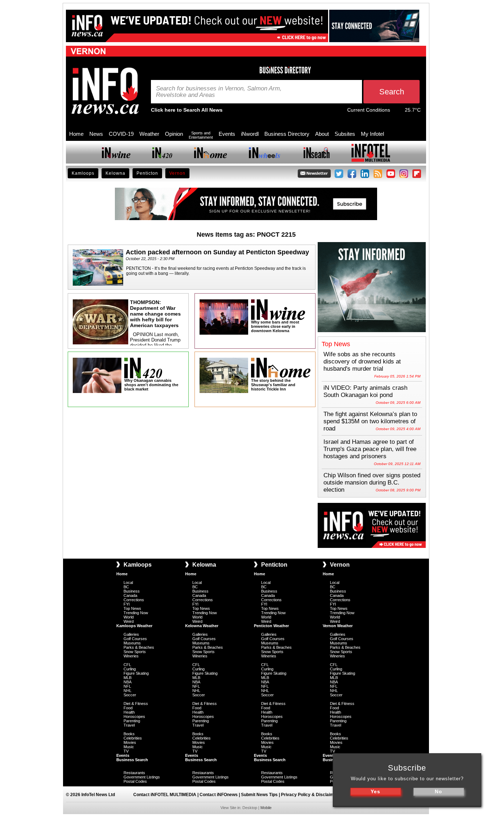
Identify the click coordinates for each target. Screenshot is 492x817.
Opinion (174, 134)
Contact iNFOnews (219, 794)
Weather (149, 134)
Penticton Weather (271, 626)
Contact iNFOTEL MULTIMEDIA (164, 794)
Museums (132, 643)
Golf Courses (135, 639)
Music (129, 747)
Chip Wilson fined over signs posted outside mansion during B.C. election (371, 482)
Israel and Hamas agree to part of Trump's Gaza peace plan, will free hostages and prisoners (369, 449)
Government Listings (142, 777)
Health (129, 712)
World (129, 617)
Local (128, 582)
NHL (127, 690)
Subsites (345, 134)
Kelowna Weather (201, 626)
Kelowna (115, 173)
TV (126, 751)
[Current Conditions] (397, 112)
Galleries (131, 634)
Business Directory (286, 134)
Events (227, 134)
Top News (132, 608)
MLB (127, 677)
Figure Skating (136, 673)
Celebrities (133, 738)
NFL (127, 686)
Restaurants (134, 773)
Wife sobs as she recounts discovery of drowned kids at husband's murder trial (362, 361)
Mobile (266, 807)
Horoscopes (134, 716)
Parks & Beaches (139, 647)
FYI (127, 604)
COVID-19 (121, 134)
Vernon (177, 173)
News (96, 134)
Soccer (130, 695)
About (322, 134)
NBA (127, 682)
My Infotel (372, 134)
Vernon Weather (338, 626)
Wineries (131, 656)
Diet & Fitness (136, 703)
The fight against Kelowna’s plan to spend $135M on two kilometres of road (370, 421)
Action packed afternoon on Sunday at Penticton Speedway (217, 252)
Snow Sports (135, 651)
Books (129, 734)
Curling (130, 669)
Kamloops (83, 173)
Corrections (134, 600)
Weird (129, 621)
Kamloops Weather (134, 626)
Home (76, 134)
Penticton (147, 173)
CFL (127, 664)
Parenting (132, 721)
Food (128, 708)
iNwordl (250, 134)
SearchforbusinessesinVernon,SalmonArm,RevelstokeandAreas (219, 91)
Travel (129, 725)
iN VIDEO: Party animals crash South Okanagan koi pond (365, 391)
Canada (130, 595)
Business (132, 591)
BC (126, 587)
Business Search (132, 760)
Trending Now (136, 613)
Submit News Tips (259, 794)
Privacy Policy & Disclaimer (309, 794)
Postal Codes (135, 781)
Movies (130, 742)
